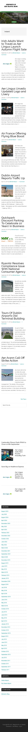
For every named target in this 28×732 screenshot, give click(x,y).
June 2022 (4, 542)
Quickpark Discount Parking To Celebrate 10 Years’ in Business (12, 222)
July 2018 (4, 587)
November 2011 (5, 660)
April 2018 (4, 593)
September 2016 (6, 596)
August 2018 (4, 584)
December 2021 (5, 551)
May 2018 (4, 590)
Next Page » (24, 399)
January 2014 (5, 624)
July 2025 (4, 514)
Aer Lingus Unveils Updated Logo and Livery (13, 91)
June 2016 (4, 599)
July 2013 (4, 639)
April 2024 (4, 520)
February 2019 (5, 575)
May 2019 (4, 569)
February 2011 (5, 670)
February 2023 (5, 532)
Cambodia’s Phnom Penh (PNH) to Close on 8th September (13, 443)
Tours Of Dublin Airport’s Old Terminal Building (13, 315)
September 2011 (6, 666)
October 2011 (5, 663)
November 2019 (5, 560)
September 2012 (6, 654)
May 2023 (4, 526)
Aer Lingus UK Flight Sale (20, 490)
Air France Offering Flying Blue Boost (13, 135)
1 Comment (22, 181)
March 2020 (4, 557)
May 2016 (4, 602)
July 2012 (4, 657)
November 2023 (5, 523)
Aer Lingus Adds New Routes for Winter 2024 (19, 475)
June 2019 (4, 566)
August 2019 (4, 563)
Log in (20, 726)
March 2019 (4, 572)
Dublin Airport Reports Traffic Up (13, 177)
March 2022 (4, 548)
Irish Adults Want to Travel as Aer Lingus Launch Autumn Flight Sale (14, 45)
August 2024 (4, 517)
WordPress (15, 726)
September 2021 (6, 554)
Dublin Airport (5, 680)
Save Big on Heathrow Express (12, 467)
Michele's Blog (5, 694)
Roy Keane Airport (6, 683)
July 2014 (4, 612)
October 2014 (5, 609)
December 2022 (5, 535)
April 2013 (4, 648)
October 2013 (5, 630)
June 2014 (4, 615)
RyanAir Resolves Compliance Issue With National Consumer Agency (13, 267)
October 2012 (5, 651)
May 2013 (4, 645)
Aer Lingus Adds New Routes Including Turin (20, 452)
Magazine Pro (16, 724)
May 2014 (4, 618)
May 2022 (4, 545)
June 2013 (4, 642)
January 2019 (5, 578)
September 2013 (6, 633)
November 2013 (5, 627)
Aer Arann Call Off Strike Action (12, 359)
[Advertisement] (14, 424)
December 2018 (5, 581)
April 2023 (4, 529)
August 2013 (4, 636)
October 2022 (5, 538)
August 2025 (4, 511)
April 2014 (4, 621)
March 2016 (4, 606)
